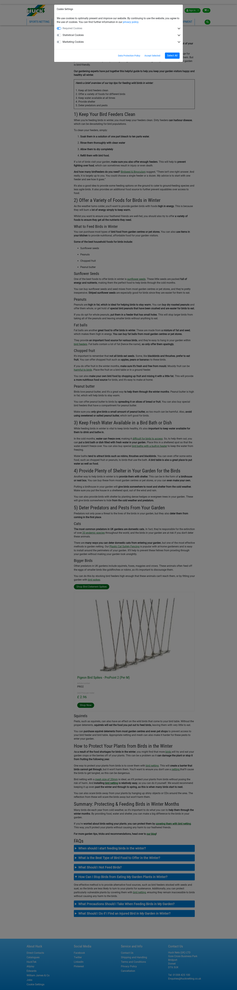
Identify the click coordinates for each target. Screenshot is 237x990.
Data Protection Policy (129, 55)
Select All (172, 55)
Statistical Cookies (73, 35)
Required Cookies (72, 28)
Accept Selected (152, 55)
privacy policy (130, 22)
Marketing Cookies (73, 41)
